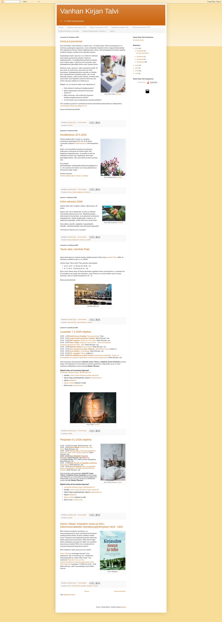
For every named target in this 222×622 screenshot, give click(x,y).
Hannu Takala (64, 553)
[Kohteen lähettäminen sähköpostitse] (90, 123)
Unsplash (120, 222)
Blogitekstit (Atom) (69, 595)
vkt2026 (88, 239)
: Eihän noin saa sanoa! (82, 340)
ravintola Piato (112, 257)
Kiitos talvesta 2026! (71, 201)
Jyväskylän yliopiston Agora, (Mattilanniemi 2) (75, 372)
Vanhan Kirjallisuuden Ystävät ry (81, 192)
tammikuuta (140, 62)
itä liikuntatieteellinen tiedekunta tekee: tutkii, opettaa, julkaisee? (78, 451)
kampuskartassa (96, 378)
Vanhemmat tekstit (119, 591)
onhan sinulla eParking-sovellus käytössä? (84, 375)
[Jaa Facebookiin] (97, 123)
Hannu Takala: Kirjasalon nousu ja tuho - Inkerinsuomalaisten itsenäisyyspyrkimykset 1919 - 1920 (91, 525)
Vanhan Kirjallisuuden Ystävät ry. (94, 31)
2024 (137, 68)
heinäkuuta (140, 51)
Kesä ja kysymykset (71, 41)
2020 (137, 71)
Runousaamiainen (82, 322)
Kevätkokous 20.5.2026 (73, 134)
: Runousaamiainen (84, 336)
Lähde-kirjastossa (81, 143)
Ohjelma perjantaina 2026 (76, 27)
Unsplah (119, 94)
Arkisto (112, 31)
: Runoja (77, 353)
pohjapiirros (73, 380)
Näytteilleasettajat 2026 (119, 27)
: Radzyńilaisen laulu (102, 349)
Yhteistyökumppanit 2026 (141, 27)
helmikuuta (140, 59)
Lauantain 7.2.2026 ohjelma (75, 331)
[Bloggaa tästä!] (92, 123)
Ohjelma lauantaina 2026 (98, 27)
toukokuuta (140, 56)
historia (78, 586)
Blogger (123, 607)
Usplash (119, 177)
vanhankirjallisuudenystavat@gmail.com (73, 106)
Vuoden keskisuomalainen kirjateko (82, 338)
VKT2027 (70, 125)
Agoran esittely (69, 383)
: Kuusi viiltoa (80, 347)
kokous (70, 192)
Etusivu (61, 27)
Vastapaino (89, 586)
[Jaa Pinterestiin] (99, 123)
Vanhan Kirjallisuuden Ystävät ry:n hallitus (74, 176)
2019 (137, 73)
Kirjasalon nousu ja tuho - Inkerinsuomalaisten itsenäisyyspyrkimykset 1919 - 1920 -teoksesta (77, 562)
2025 (137, 65)
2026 (137, 48)
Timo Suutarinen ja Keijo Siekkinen (82, 349)
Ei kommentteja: (82, 122)
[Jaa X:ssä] (95, 123)
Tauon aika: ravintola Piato (75, 249)
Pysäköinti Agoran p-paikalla (68, 31)
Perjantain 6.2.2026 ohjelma (75, 439)
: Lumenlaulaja (79, 351)
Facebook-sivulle (138, 40)
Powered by (141, 82)
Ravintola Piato (72, 322)
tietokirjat (83, 586)
